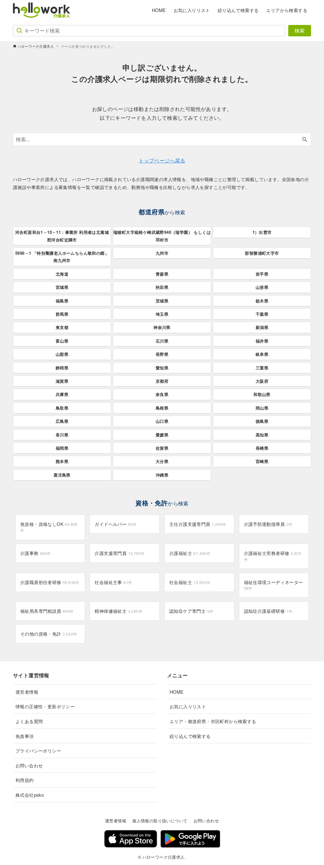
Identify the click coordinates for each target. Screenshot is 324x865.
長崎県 (262, 448)
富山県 (62, 341)
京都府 (162, 381)
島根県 (162, 408)
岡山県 (262, 408)
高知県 (262, 435)
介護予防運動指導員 (268, 524)
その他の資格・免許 (48, 633)
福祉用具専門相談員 (47, 611)
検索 (300, 30)
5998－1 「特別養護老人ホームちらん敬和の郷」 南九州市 (62, 256)
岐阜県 (262, 354)
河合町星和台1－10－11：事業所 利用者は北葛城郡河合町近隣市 (62, 235)
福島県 (62, 301)
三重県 (262, 368)
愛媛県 (162, 435)
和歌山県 (262, 394)
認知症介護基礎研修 (268, 611)
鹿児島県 (62, 475)
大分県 (162, 461)
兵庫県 (62, 394)
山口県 (162, 421)
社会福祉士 (189, 582)
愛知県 (162, 368)
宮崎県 (262, 461)
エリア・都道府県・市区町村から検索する (213, 721)
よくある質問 (29, 721)
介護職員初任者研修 (49, 582)
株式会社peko (30, 794)
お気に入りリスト (188, 706)
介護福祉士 (189, 553)
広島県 (62, 421)
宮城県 (62, 287)
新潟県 (262, 327)
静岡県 (62, 368)
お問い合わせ (29, 765)
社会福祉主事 (113, 582)
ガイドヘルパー (115, 524)
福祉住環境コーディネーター (273, 585)
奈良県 (162, 394)
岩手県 (262, 274)
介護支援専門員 (120, 553)
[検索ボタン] (304, 139)
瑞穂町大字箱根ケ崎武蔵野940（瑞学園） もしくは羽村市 (162, 235)
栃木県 (262, 301)
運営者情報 (27, 691)
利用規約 (25, 780)
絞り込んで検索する (190, 736)
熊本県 (62, 461)
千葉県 (262, 314)
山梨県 (62, 354)
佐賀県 (162, 448)
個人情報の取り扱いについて (159, 821)
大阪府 (262, 381)
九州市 (162, 253)
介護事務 (35, 553)
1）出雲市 (262, 232)
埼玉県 (162, 314)
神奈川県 (162, 327)
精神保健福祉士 (118, 611)
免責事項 (25, 736)
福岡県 (62, 448)
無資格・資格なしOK (49, 527)
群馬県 (62, 314)
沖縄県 (162, 475)
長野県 (162, 354)
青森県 (162, 274)
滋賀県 (62, 381)
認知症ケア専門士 (191, 611)
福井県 (262, 341)
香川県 (62, 435)
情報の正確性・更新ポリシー (45, 706)
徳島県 (262, 421)
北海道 (62, 274)
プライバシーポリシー (38, 750)
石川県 (162, 341)
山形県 (262, 287)
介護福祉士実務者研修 (272, 556)
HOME (177, 691)
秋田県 (162, 287)
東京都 (62, 327)
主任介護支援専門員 (197, 524)
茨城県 (162, 301)
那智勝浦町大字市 (262, 253)
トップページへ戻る (162, 160)
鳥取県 (62, 408)
